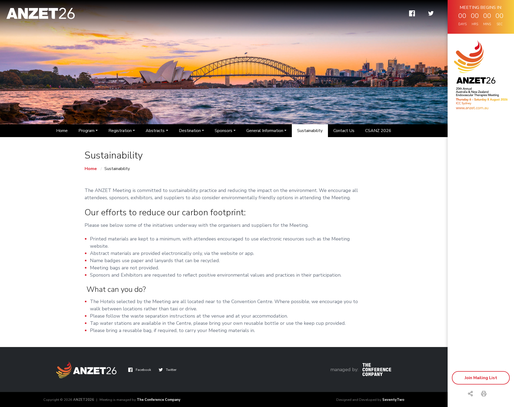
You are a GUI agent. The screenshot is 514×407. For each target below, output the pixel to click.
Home (62, 131)
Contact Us (343, 131)
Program (86, 131)
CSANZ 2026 (378, 131)
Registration (120, 131)
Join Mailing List (481, 378)
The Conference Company (158, 399)
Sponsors (223, 131)
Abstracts (155, 131)
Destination (190, 131)
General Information (264, 131)
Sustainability (310, 131)
